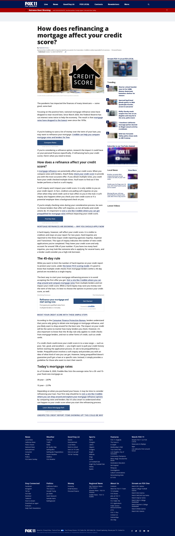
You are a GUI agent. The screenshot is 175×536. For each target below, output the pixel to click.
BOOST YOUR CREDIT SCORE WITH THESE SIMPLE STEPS (62, 314)
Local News (112, 170)
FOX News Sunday (31, 459)
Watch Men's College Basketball (139, 501)
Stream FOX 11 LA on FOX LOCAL (120, 59)
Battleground (50, 501)
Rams (91, 440)
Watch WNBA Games (139, 509)
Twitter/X (28, 498)
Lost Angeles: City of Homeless (117, 453)
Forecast (49, 440)
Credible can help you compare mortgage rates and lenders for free (68, 136)
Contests (113, 486)
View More (132, 170)
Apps (133, 446)
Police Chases (29, 445)
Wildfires (49, 457)
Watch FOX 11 (138, 437)
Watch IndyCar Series (139, 498)
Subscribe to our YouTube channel (121, 146)
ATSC (112, 510)
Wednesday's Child (116, 447)
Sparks (91, 469)
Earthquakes (50, 449)
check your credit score (84, 174)
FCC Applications (115, 503)
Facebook (28, 486)
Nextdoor (28, 496)
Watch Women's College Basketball (140, 505)
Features (114, 437)
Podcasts (28, 506)
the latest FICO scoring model (76, 266)
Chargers (92, 442)
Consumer (28, 452)
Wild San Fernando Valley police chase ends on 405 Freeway (128, 136)
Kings (91, 457)
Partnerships (114, 517)
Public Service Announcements (115, 507)
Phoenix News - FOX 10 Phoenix (97, 491)
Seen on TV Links (73, 449)
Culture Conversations (117, 473)
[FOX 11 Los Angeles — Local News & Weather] (31, 4)
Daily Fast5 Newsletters (33, 508)
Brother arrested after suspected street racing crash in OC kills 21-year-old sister (116, 176)
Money (71, 483)
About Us (114, 483)
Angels (91, 452)
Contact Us (114, 515)
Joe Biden (49, 494)
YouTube (28, 494)
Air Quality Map (51, 447)
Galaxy (91, 467)
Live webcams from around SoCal (141, 450)
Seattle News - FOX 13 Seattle (96, 496)
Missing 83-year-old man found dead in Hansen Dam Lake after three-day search (116, 194)
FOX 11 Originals (115, 440)
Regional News (96, 483)
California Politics (52, 486)
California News (30, 442)
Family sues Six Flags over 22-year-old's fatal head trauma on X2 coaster (116, 185)
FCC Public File (115, 501)
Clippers (91, 447)
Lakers (91, 445)
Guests (70, 440)
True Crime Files (115, 449)
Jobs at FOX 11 (115, 496)
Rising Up (113, 468)
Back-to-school (73, 447)
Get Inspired (114, 465)
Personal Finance (116, 50)
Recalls (27, 454)
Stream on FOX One (141, 483)
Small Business (73, 489)
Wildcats (92, 454)
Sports (92, 437)
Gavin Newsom (51, 496)
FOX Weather (50, 459)
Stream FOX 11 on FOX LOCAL (139, 441)
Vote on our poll (73, 452)
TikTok (27, 491)
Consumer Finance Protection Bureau (69, 320)
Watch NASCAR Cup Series (140, 495)
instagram (140, 531)
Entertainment (29, 449)
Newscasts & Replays (139, 444)
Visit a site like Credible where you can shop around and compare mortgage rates (69, 281)
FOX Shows (114, 494)
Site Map (113, 520)
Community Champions (118, 456)
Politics (27, 457)
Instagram (28, 489)
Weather (50, 437)
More (126, 4)
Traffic (48, 442)
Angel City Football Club (97, 464)
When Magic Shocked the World (118, 459)
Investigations (115, 470)
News (27, 437)
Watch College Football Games (139, 489)
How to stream (30, 501)
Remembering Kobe (117, 475)
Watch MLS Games (138, 511)
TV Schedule (114, 491)
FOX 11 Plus (114, 512)
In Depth (113, 445)
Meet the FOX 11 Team (118, 489)
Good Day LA (73, 437)
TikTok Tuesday (73, 454)
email (148, 531)
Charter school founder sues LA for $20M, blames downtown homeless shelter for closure (128, 91)
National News (30, 447)
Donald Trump (51, 491)
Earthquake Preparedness (54, 452)
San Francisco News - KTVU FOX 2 (96, 487)
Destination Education (117, 463)
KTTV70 (113, 477)
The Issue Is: (114, 442)
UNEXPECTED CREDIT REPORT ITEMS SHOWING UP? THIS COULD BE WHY (70, 415)
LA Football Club (94, 462)
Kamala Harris (51, 498)
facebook (132, 531)
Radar (48, 445)
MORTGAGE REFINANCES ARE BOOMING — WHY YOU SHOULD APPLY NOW (70, 226)
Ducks (91, 459)
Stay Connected (32, 483)
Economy (71, 486)
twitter (136, 531)
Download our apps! (31, 503)
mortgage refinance (48, 171)
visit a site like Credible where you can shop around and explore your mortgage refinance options (70, 395)
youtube (144, 531)
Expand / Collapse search (148, 4)
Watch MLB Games (138, 493)
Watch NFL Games (138, 486)
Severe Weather (51, 454)
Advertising (114, 498)
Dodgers (92, 449)
